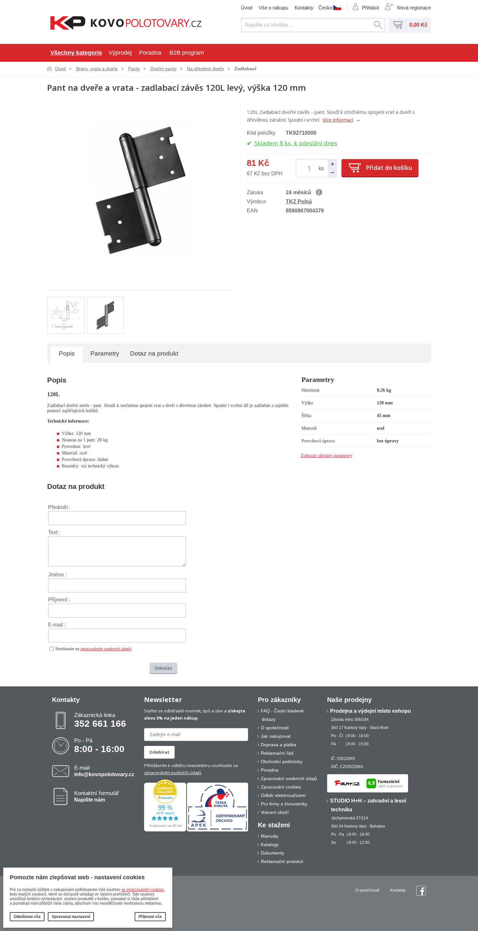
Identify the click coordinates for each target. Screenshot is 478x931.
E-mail (104, 771)
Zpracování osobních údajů (289, 778)
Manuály (269, 836)
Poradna (150, 52)
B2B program (186, 52)
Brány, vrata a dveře (97, 68)
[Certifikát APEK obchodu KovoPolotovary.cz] (217, 830)
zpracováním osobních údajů (105, 649)
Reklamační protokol (282, 861)
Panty (134, 68)
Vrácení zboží (275, 812)
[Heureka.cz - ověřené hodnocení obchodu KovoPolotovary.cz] (165, 830)
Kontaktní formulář (96, 796)
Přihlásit (370, 7)
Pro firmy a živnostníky (284, 803)
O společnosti (275, 727)
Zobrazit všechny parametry (326, 455)
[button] (332, 164)
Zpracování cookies (281, 786)
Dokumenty (272, 853)
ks (321, 168)
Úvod (246, 7)
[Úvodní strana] (126, 23)
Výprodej (120, 52)
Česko (325, 7)
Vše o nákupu (273, 7)
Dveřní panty (163, 68)
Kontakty (304, 7)
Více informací (338, 119)
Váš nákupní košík (398, 25)
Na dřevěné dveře (205, 68)
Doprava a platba (278, 744)
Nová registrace (414, 7)
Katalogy (270, 844)
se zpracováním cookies (142, 889)
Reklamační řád (277, 753)
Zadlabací (245, 68)
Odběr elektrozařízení (283, 795)
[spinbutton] (310, 168)
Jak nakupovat (276, 736)
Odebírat (159, 752)
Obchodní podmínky (281, 761)
